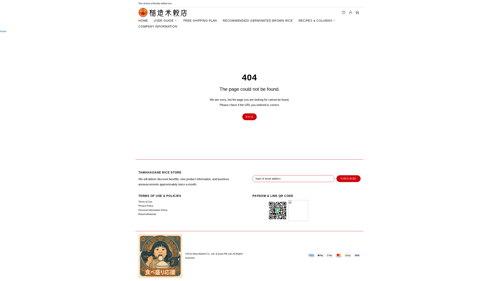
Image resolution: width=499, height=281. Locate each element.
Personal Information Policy (152, 210)
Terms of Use (145, 201)
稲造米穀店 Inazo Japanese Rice (162, 12)
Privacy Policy (145, 206)
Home (3, 31)
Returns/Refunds (147, 214)
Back (250, 116)
